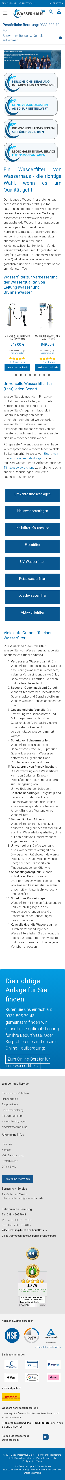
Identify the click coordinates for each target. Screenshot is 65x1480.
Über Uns (7, 1144)
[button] (51, 11)
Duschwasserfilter (32, 595)
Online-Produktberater (37, 1422)
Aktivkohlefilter (32, 612)
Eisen (47, 453)
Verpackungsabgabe (24, 1458)
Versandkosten (17, 353)
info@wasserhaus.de (31, 1198)
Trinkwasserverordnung (19, 467)
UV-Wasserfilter (32, 562)
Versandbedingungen (14, 1121)
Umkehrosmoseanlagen (32, 494)
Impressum (42, 1455)
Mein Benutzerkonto (13, 1155)
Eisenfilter (32, 545)
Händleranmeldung (12, 1110)
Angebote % (56, 3)
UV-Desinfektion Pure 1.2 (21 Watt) (17, 337)
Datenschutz (55, 1455)
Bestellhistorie (10, 1161)
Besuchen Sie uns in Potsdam (18, 3)
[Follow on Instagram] (46, 1437)
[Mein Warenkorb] (43, 11)
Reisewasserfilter (32, 579)
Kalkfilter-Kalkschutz (32, 528)
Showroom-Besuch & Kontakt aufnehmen (23, 38)
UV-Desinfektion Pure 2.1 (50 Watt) (47, 337)
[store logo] (28, 13)
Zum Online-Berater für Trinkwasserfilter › (27, 1062)
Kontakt (6, 1149)
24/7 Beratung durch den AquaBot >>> (24, 1230)
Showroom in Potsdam (15, 1093)
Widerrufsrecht (42, 1458)
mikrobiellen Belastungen (26, 458)
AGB (11, 1458)
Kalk (55, 453)
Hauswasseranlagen (32, 511)
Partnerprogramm (12, 1115)
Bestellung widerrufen (17, 1178)
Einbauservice (10, 1098)
